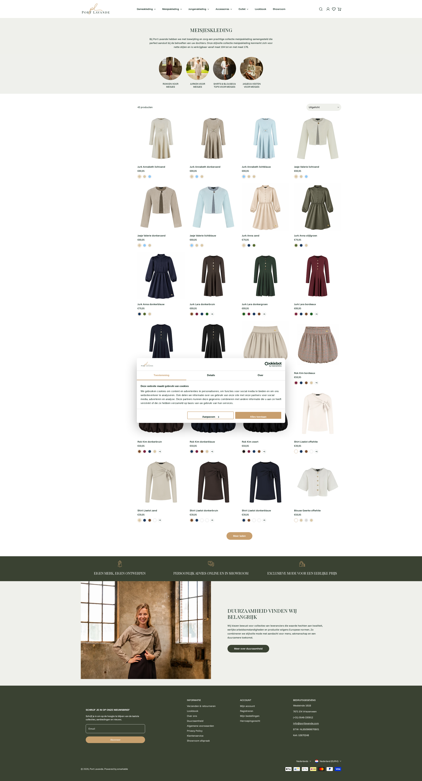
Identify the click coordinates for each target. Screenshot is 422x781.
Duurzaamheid (195, 720)
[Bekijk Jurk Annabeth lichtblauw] (150, 177)
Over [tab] (260, 375)
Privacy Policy (194, 730)
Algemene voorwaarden (200, 725)
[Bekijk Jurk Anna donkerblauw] (249, 245)
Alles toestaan (258, 416)
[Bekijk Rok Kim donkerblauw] (301, 383)
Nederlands (302, 761)
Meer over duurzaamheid (248, 648)
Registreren (246, 711)
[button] (339, 9)
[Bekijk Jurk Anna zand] (244, 245)
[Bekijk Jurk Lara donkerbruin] (192, 314)
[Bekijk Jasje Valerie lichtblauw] (306, 177)
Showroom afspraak (198, 740)
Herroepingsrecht (250, 720)
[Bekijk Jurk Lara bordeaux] (197, 314)
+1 (212, 314)
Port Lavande (96, 768)
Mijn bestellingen (249, 715)
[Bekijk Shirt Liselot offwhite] (296, 451)
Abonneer (115, 739)
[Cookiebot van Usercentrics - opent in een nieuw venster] (267, 364)
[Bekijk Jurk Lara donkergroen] (207, 314)
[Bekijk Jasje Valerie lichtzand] (296, 177)
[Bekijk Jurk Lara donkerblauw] (202, 314)
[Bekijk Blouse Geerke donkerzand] (301, 520)
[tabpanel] (211, 630)
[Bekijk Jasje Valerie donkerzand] (301, 177)
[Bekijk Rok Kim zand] (311, 383)
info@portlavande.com (306, 723)
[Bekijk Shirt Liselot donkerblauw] (301, 451)
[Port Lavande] (95, 9)
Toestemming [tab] (161, 375)
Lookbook (192, 711)
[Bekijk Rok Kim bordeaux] (296, 383)
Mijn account (247, 706)
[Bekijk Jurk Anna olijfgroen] (254, 245)
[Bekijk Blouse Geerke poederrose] (306, 520)
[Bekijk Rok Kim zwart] (244, 451)
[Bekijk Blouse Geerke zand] (311, 520)
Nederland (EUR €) (329, 761)
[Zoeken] (320, 9)
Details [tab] (211, 375)
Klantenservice (195, 735)
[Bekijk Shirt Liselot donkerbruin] (306, 451)
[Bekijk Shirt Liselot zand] (139, 520)
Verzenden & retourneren (201, 706)
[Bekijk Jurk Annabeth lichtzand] (139, 177)
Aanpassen (208, 416)
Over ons (192, 715)
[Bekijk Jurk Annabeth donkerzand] (145, 177)
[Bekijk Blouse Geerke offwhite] (296, 520)
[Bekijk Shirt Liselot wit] (311, 451)
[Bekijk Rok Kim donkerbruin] (306, 383)
